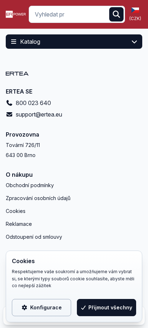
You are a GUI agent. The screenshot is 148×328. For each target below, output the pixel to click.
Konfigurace (46, 307)
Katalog (30, 41)
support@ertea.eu (39, 114)
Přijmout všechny (110, 307)
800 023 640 (33, 102)
